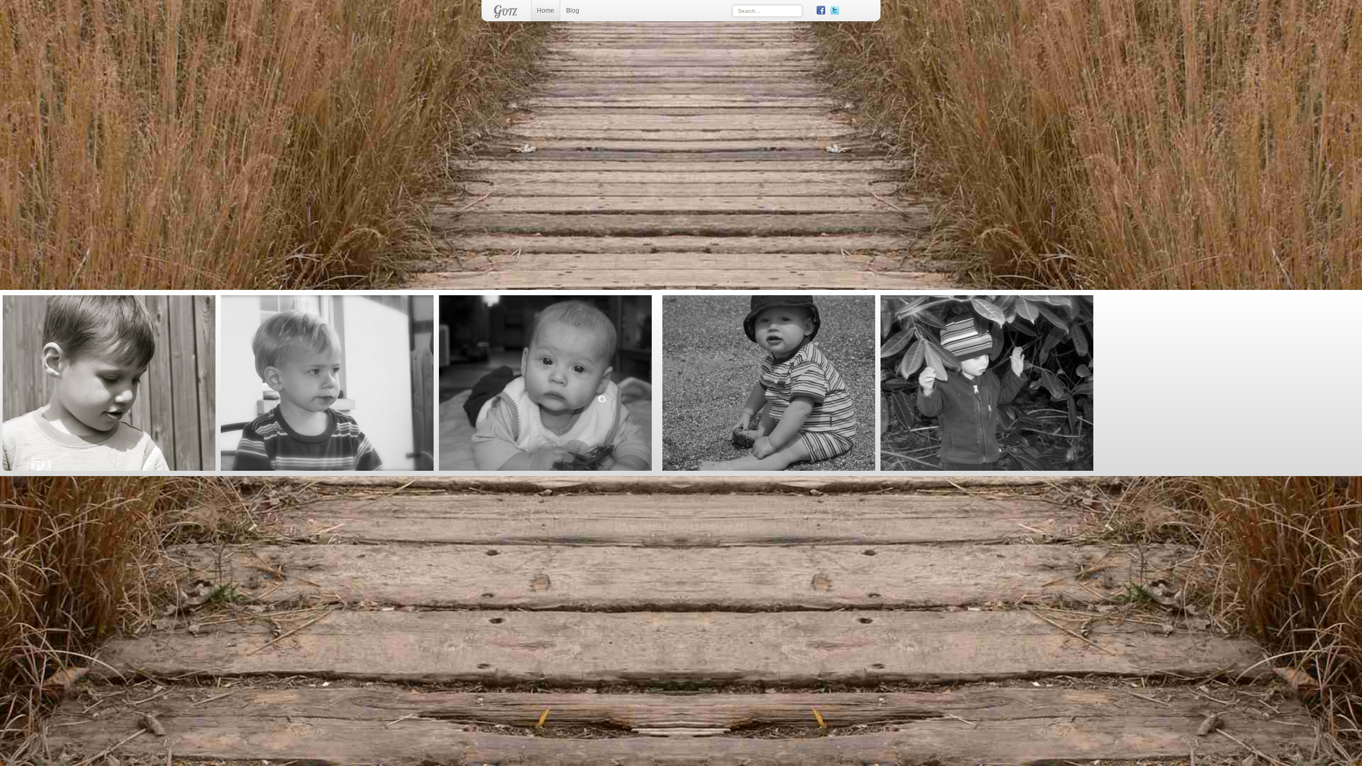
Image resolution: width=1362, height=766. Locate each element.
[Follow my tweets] (835, 10)
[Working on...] (848, 10)
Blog (572, 10)
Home (545, 10)
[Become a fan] (821, 10)
